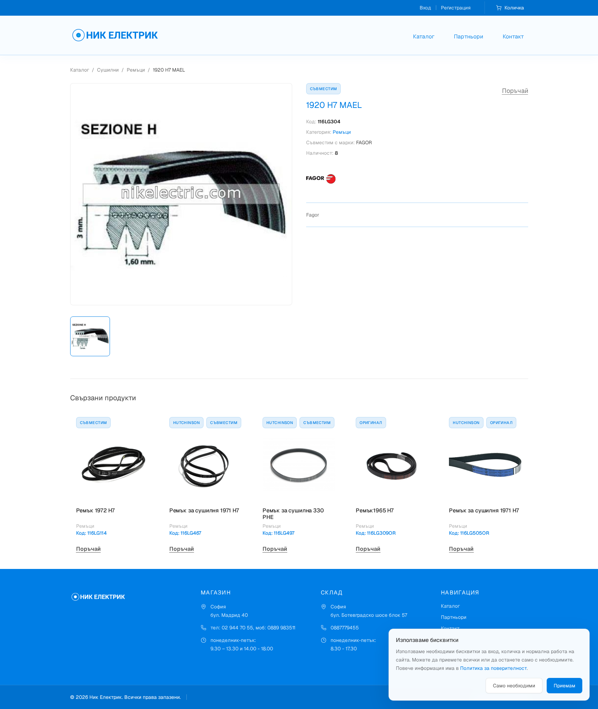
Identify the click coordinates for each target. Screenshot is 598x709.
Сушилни (108, 70)
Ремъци (136, 70)
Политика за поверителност (493, 668)
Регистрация (456, 8)
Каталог (423, 36)
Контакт (513, 36)
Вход (425, 8)
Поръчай (515, 91)
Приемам (564, 685)
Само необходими (514, 685)
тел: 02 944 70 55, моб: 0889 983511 (253, 627)
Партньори (468, 36)
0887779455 (345, 627)
